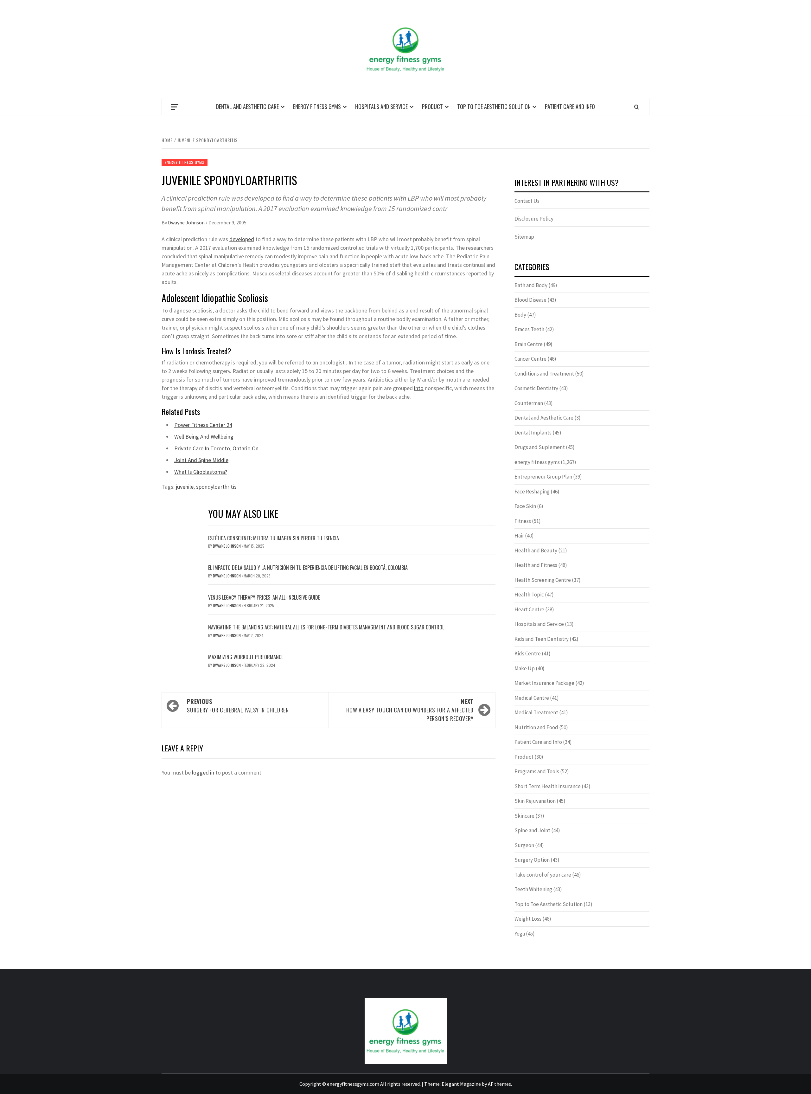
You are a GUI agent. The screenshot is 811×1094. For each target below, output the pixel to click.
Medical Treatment (536, 712)
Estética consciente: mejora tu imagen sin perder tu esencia (273, 538)
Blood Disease (530, 299)
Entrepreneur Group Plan (543, 476)
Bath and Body (530, 285)
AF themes (499, 1084)
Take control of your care (542, 874)
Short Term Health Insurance (547, 786)
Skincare (524, 815)
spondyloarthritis (216, 486)
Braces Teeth (529, 329)
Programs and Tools (536, 771)
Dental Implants (533, 432)
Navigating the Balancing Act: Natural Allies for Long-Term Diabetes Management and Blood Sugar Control (326, 627)
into (419, 388)
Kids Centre (527, 653)
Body (520, 314)
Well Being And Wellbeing (203, 436)
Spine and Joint (532, 830)
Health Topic (529, 594)
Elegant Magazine (461, 1084)
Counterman (528, 403)
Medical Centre (531, 697)
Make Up (524, 668)
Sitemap (524, 236)
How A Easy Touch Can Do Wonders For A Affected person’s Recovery (410, 710)
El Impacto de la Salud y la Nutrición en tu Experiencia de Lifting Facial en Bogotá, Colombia (308, 567)
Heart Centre (529, 609)
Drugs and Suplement (539, 447)
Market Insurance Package (544, 682)
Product (432, 106)
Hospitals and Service (381, 106)
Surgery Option (532, 859)
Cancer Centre (530, 358)
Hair (519, 535)
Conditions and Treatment (544, 373)
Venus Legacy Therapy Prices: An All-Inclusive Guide (264, 597)
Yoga (519, 933)
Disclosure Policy (533, 218)
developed (241, 239)
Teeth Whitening (533, 889)
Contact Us (527, 200)
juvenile (185, 486)
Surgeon (524, 845)
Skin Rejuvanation (535, 800)
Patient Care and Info (570, 106)
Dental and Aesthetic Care (247, 106)
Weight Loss (527, 918)
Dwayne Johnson (187, 222)
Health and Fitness (535, 565)
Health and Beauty (535, 550)
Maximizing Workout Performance (245, 657)
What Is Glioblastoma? (200, 471)
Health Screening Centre (542, 579)
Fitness (522, 521)
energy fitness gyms (317, 106)
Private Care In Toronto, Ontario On (216, 448)
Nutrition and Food (536, 727)
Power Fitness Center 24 (203, 424)
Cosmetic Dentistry (536, 388)
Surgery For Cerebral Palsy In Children (238, 705)
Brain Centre (528, 344)
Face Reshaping (532, 491)
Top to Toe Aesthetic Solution (494, 106)
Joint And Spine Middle (201, 460)
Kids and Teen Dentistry (541, 638)
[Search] (636, 107)
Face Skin (525, 506)
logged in (203, 772)
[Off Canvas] (174, 107)
